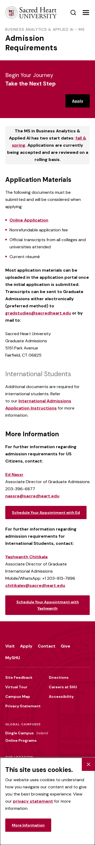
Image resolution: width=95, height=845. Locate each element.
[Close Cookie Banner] (88, 764)
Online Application (29, 220)
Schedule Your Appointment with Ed (46, 512)
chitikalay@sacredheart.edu (35, 585)
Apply (77, 100)
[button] (86, 13)
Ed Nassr (14, 474)
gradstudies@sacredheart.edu (38, 313)
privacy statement (33, 801)
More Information (28, 825)
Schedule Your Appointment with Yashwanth (47, 605)
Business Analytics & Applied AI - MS (45, 29)
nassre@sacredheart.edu (32, 496)
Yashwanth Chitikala (26, 557)
